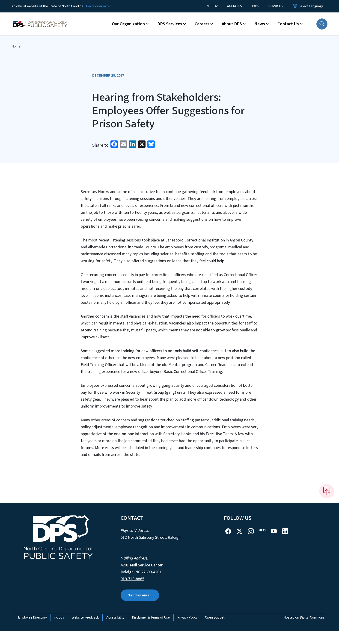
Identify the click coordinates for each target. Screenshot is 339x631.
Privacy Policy (187, 617)
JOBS (255, 6)
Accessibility (115, 617)
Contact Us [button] (288, 24)
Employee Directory (32, 617)
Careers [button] (202, 24)
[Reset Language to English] (295, 6)
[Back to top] (326, 491)
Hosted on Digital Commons (304, 617)
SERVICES (275, 6)
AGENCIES (234, 6)
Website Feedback (85, 617)
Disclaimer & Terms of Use (151, 617)
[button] (321, 24)
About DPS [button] (232, 24)
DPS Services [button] (169, 24)
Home (16, 46)
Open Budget (215, 617)
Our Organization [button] (128, 24)
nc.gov (59, 617)
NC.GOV (212, 6)
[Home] (40, 18)
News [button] (259, 24)
